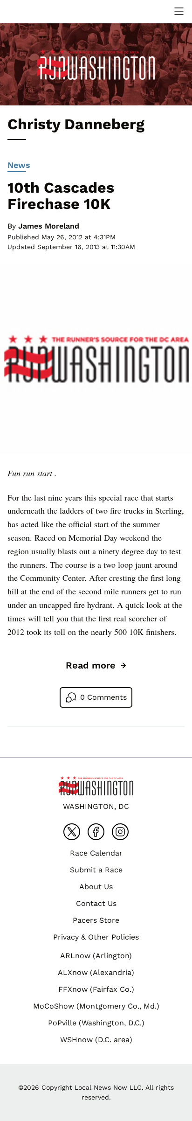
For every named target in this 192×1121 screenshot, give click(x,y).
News (18, 165)
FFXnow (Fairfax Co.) (96, 989)
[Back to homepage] (29, 11)
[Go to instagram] (120, 831)
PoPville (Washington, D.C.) (96, 1022)
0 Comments (103, 697)
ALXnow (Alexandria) (96, 972)
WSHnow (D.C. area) (96, 1039)
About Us (96, 886)
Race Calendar (96, 853)
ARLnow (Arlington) (96, 955)
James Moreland (48, 226)
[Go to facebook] (96, 831)
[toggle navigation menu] (179, 11)
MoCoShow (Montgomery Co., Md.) (96, 1006)
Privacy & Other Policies (96, 937)
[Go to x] (71, 831)
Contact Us (96, 903)
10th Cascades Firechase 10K (60, 196)
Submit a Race (96, 869)
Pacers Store (96, 920)
